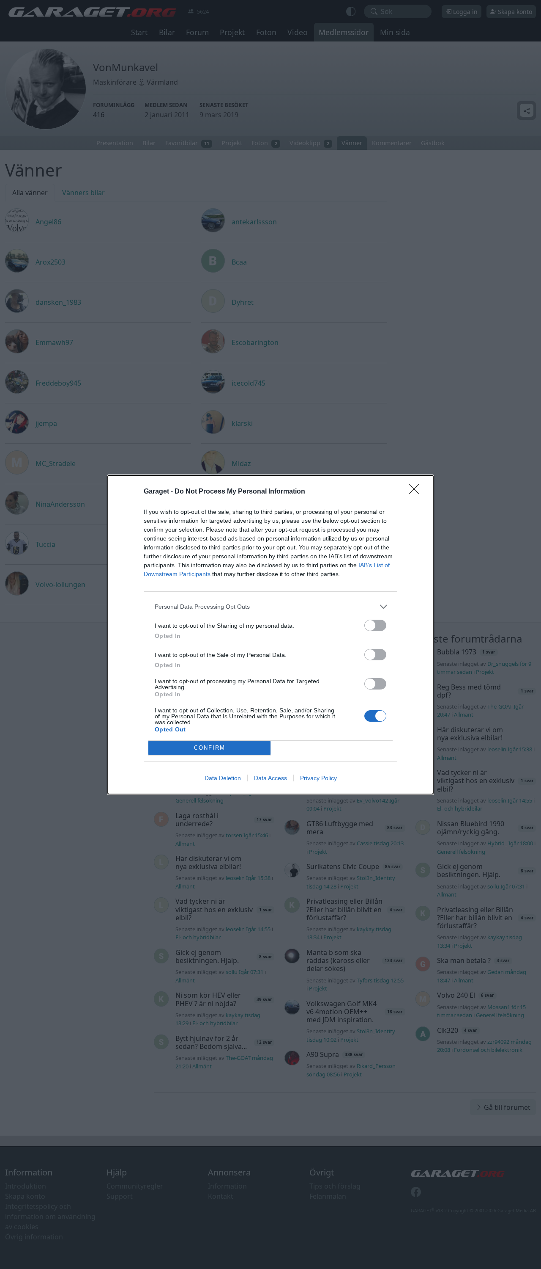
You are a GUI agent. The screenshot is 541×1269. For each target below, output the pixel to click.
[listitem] (270, 606)
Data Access (270, 778)
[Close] (417, 492)
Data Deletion (223, 778)
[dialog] (270, 634)
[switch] (375, 625)
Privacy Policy (318, 778)
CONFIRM (209, 748)
